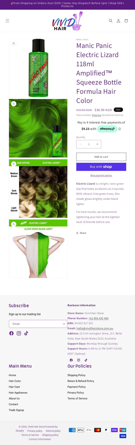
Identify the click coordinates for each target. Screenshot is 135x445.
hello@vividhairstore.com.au (95, 328)
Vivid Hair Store (36, 426)
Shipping (96, 115)
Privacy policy (34, 430)
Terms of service (30, 435)
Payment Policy (77, 386)
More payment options (101, 175)
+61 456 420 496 (98, 318)
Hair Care (14, 386)
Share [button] (83, 232)
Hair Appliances (18, 392)
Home (12, 375)
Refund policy (53, 430)
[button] (7, 21)
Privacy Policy (76, 392)
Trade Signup (16, 410)
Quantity (80, 137)
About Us (14, 398)
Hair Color (15, 381)
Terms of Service (77, 398)
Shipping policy (50, 435)
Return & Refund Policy (81, 381)
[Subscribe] (63, 324)
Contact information (40, 439)
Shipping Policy (76, 375)
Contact (13, 404)
